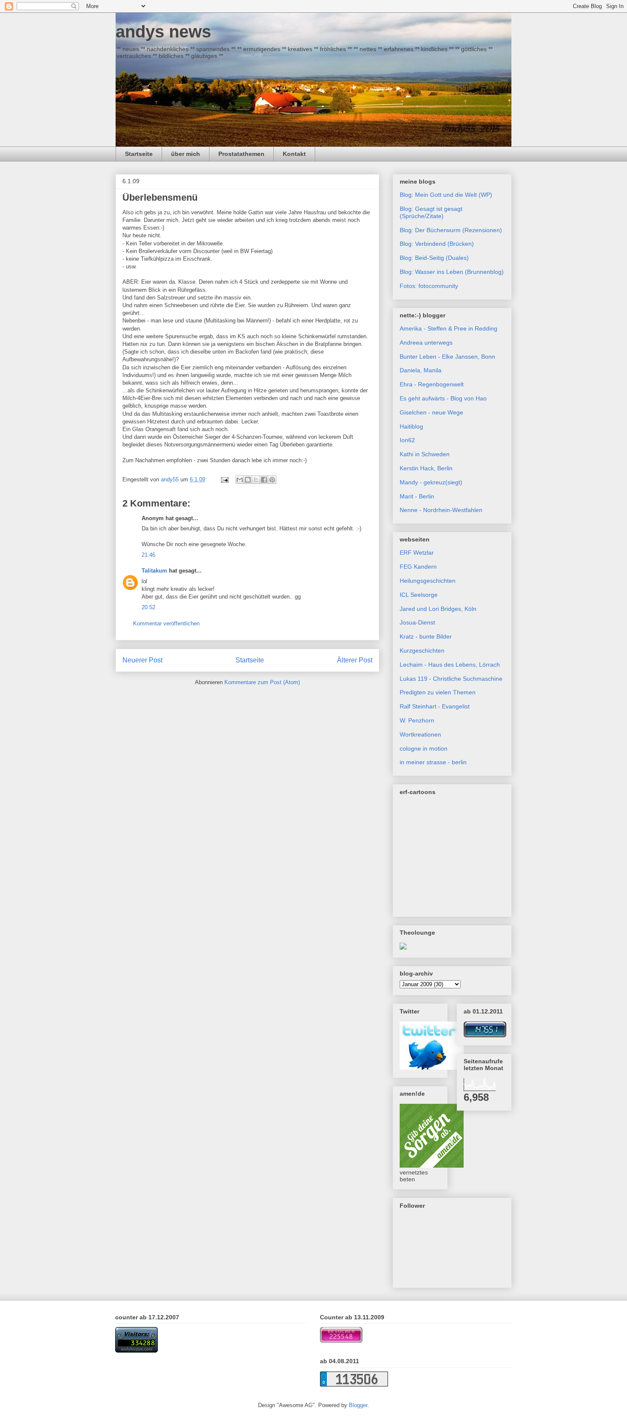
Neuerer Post (142, 660)
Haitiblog (411, 426)
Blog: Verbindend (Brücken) (437, 243)
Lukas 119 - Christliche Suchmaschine (451, 678)
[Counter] (136, 1350)
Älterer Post (354, 660)
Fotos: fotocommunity (429, 285)
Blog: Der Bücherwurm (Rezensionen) (451, 230)
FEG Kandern (418, 566)
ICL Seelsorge (419, 594)
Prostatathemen (241, 153)
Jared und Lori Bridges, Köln (438, 608)
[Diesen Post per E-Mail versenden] (239, 479)
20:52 (148, 607)
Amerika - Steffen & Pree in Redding (448, 328)
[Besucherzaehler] (485, 1035)
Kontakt (294, 153)
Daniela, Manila (420, 370)
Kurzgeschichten (422, 650)
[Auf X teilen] (256, 479)
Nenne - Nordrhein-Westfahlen (441, 510)
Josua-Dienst (417, 622)
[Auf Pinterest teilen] (272, 479)
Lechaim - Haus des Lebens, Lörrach (450, 664)
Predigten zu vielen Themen (438, 692)
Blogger (358, 1405)
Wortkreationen (420, 734)
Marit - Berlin (417, 496)
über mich (185, 153)
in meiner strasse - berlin (433, 762)
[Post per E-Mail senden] (224, 479)
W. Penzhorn (417, 720)
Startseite (139, 153)
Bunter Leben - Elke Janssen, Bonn (447, 356)
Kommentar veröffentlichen (166, 623)
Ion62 (407, 440)
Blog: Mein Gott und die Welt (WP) (446, 194)
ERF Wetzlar (417, 552)
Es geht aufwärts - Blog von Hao (443, 398)
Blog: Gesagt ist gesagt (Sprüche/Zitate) (431, 212)
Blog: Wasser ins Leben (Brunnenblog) (452, 271)
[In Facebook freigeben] (264, 479)
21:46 (148, 555)
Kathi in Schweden (425, 454)
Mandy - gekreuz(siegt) (431, 482)
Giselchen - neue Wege (431, 412)
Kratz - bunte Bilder (426, 636)
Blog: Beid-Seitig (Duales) (434, 257)
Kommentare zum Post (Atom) (262, 682)
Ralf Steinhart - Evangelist (435, 706)
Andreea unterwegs (426, 342)
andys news (163, 31)
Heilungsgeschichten (428, 580)
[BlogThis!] (248, 479)
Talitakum (154, 570)
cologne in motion (423, 748)
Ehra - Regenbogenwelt (432, 384)
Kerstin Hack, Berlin (426, 468)
